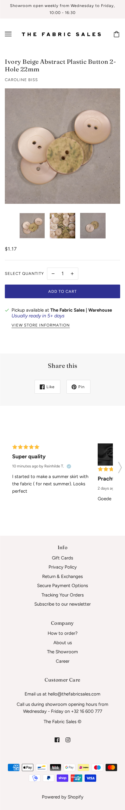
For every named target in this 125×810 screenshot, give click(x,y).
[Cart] (117, 34)
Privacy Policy (63, 567)
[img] (57, 740)
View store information (41, 325)
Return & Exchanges (62, 576)
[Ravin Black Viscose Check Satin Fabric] (109, 454)
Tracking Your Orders (63, 595)
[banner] (61, 34)
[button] (120, 466)
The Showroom (62, 651)
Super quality (29, 456)
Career (62, 661)
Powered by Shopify (62, 797)
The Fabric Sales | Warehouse (81, 310)
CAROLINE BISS (21, 79)
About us (62, 642)
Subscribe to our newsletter (62, 604)
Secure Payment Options (62, 585)
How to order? (63, 633)
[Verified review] (68, 466)
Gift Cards (62, 558)
